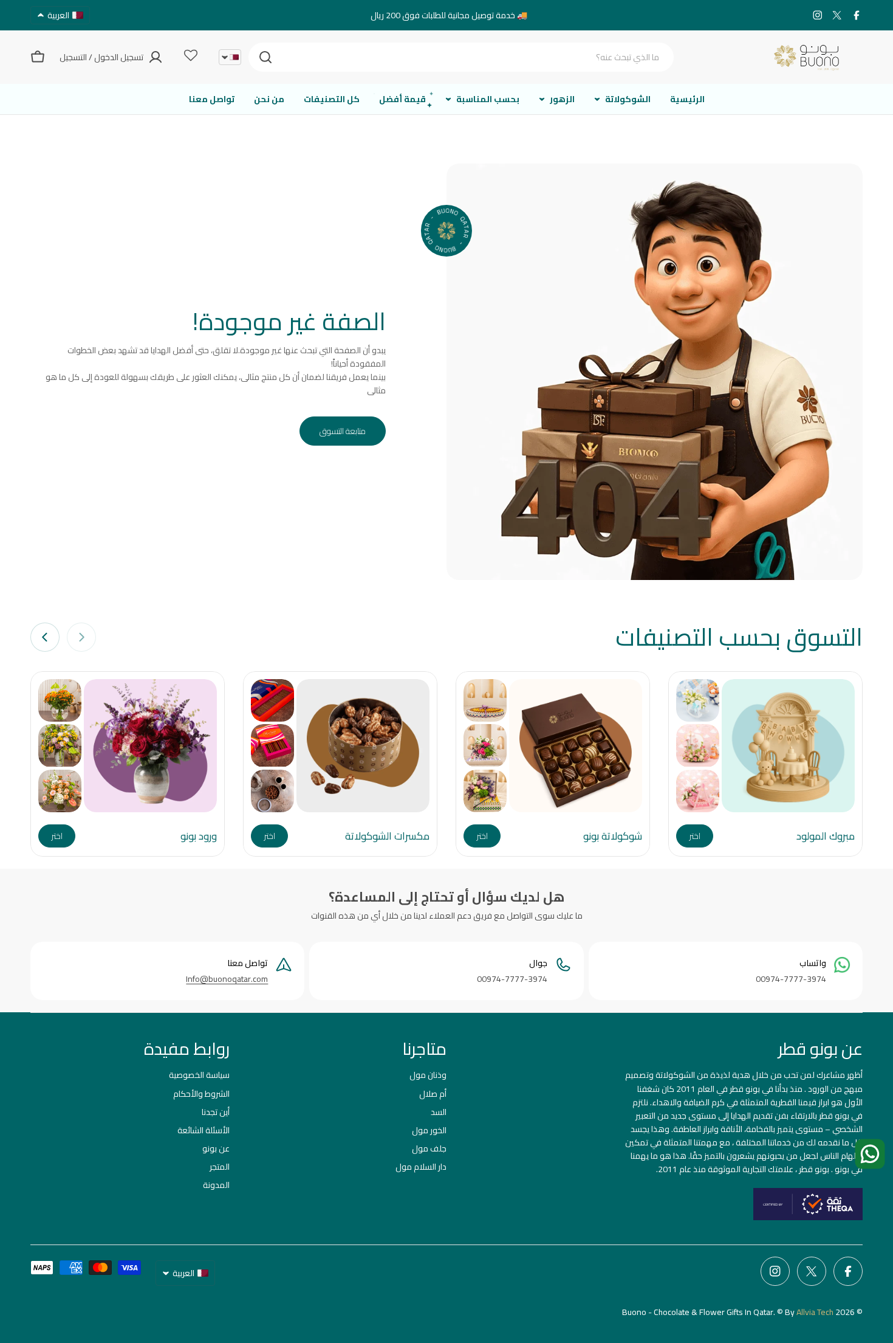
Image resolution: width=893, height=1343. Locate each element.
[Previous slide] (81, 637)
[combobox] (461, 57)
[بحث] (265, 57)
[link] (697, 700)
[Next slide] (45, 637)
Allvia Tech (814, 1312)
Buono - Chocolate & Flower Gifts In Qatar (697, 1312)
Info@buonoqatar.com (227, 979)
